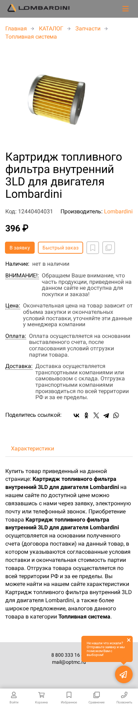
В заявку (20, 248)
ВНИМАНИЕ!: (22, 275)
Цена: (12, 306)
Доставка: (19, 366)
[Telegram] (106, 415)
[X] (96, 415)
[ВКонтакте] (76, 415)
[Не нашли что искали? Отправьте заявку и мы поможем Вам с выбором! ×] (124, 674)
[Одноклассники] (86, 415)
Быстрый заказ (60, 248)
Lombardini (118, 211)
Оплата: (15, 336)
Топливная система (31, 36)
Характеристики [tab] (32, 448)
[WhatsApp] (116, 415)
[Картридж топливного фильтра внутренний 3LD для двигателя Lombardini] (69, 96)
